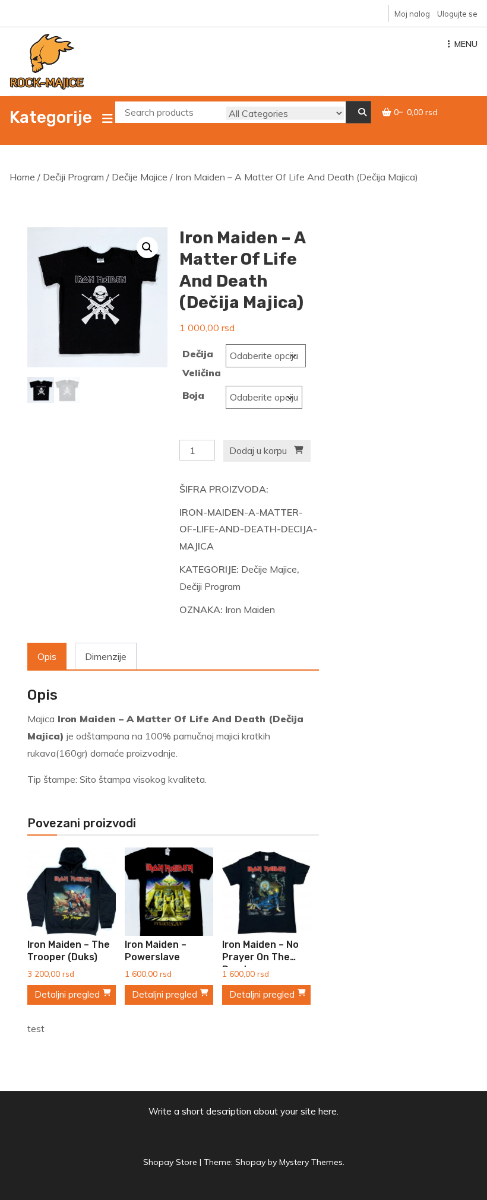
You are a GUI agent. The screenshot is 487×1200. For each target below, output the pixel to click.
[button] (147, 247)
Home (22, 177)
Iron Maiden (250, 609)
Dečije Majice (139, 177)
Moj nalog (412, 13)
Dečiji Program (73, 177)
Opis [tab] (46, 656)
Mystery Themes (311, 1162)
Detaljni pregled (67, 994)
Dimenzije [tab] (106, 656)
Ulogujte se (457, 13)
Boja (193, 395)
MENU (465, 44)
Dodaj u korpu (258, 450)
